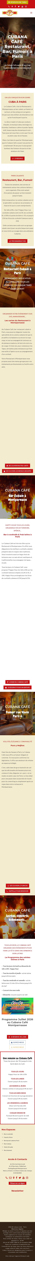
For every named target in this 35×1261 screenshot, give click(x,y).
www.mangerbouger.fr (24, 1232)
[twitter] (19, 6)
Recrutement (8, 1150)
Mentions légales (17, 1229)
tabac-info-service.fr (23, 1248)
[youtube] (22, 6)
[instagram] (26, 6)
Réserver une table (18, 2)
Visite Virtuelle (8, 1147)
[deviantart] (12, 6)
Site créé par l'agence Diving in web (17, 1256)
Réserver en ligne (17, 1183)
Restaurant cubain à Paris (11, 1140)
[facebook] (15, 6)
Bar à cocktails (8, 1134)
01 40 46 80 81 (17, 1173)
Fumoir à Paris (8, 1137)
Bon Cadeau (7, 1144)
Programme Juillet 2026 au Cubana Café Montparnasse (17, 1022)
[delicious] (9, 6)
